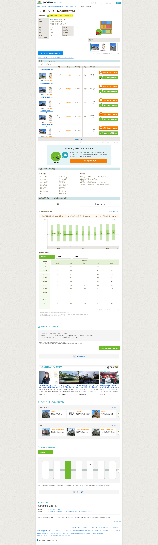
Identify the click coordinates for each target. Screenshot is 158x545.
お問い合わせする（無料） (108, 73)
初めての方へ (76, 527)
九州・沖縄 (67, 535)
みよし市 (77, 6)
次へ (118, 470)
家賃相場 (82, 530)
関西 (57, 535)
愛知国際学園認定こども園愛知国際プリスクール (79, 512)
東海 (54, 535)
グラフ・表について (114, 211)
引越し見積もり (66, 533)
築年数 (59, 256)
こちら (99, 485)
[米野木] (68, 470)
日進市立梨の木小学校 (54, 509)
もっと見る (113, 407)
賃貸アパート (69, 530)
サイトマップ (86, 527)
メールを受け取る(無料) (89, 161)
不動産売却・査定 (54, 533)
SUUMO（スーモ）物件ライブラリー (49, 2)
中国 (63, 535)
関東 (45, 535)
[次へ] (118, 414)
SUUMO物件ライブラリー (61, 6)
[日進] (56, 470)
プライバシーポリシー (105, 527)
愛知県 (71, 6)
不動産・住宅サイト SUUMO (45, 6)
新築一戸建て (106, 530)
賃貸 (68, 15)
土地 (117, 530)
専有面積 (43, 256)
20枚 (42, 80)
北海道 (38, 535)
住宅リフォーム (45, 533)
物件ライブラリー (81, 533)
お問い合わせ (116, 527)
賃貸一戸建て (76, 530)
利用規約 (94, 527)
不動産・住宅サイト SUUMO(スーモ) (45, 530)
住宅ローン (73, 533)
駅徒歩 (76, 256)
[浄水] (101, 470)
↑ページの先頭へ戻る (116, 521)
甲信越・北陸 (49, 535)
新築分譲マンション (89, 530)
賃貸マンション (62, 530)
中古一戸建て (113, 530)
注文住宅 (39, 533)
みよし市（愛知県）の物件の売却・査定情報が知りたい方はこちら (56, 58)
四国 (60, 535)
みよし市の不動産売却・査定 (50, 53)
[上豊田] (112, 470)
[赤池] (45, 470)
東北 (42, 535)
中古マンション (98, 530)
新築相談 (61, 533)
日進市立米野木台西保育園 (55, 512)
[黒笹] (79, 470)
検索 (119, 3)
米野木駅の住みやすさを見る (109, 348)
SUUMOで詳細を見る (108, 77)
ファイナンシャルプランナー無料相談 (94, 533)
